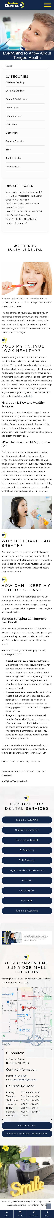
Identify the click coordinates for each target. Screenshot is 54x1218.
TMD (8, 149)
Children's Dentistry (15, 82)
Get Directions (27, 1125)
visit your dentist (24, 396)
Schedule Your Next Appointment (27, 1133)
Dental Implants (13, 116)
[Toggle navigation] (47, 4)
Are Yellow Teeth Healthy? (15, 781)
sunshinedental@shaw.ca (24, 1079)
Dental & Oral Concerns (17, 99)
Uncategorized (13, 166)
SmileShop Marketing (22, 1202)
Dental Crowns (13, 107)
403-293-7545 (20, 1076)
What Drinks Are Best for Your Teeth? (24, 192)
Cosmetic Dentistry (15, 91)
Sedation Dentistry (15, 141)
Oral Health (11, 124)
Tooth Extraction (14, 158)
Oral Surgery (12, 133)
